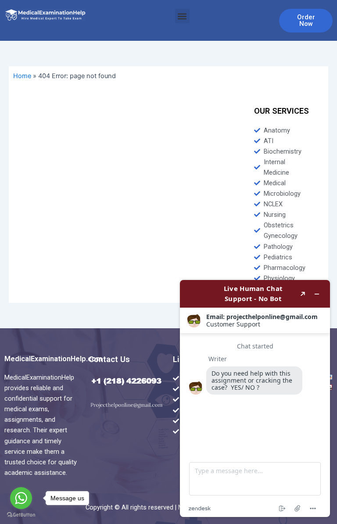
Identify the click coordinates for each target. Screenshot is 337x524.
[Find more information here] (255, 398)
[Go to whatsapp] (21, 498)
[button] (182, 16)
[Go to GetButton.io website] (21, 515)
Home (22, 76)
